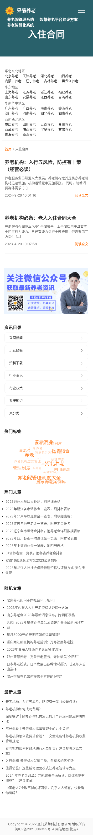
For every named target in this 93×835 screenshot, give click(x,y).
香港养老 (65, 108)
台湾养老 (65, 97)
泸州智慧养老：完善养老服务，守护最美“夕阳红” (43, 657)
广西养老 (29, 108)
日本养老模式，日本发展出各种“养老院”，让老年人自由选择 (46, 666)
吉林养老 (50, 81)
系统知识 (16, 401)
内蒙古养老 (13, 81)
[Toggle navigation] (81, 10)
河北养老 (47, 76)
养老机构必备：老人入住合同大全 (40, 218)
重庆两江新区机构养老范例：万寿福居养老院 (40, 642)
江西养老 (47, 97)
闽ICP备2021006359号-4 (34, 829)
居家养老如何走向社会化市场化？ (32, 600)
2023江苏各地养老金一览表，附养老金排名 (37, 523)
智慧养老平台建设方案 (59, 19)
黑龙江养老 (70, 81)
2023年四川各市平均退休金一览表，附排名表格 (41, 538)
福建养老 (65, 92)
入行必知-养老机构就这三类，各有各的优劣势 (39, 761)
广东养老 (11, 108)
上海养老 (11, 92)
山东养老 (11, 97)
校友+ (74, 829)
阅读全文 (81, 195)
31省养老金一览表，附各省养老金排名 (34, 553)
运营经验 (16, 350)
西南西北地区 (15, 119)
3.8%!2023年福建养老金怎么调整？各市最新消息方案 (45, 624)
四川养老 (29, 124)
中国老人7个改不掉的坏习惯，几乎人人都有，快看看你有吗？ (44, 790)
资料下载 (16, 363)
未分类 (14, 413)
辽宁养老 (32, 81)
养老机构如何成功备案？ (23, 709)
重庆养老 (11, 124)
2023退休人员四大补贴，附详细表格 (32, 501)
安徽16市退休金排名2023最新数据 (31, 560)
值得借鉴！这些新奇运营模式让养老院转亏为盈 (40, 768)
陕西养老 (29, 129)
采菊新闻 (16, 338)
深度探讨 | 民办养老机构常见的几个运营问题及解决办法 (45, 718)
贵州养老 (65, 124)
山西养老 (65, 76)
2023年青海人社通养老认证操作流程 (34, 649)
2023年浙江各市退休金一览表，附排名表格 (37, 509)
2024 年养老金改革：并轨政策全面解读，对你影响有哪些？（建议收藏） (45, 777)
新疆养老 (29, 134)
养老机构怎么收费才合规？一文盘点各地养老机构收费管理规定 (45, 738)
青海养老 (11, 134)
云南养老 (47, 124)
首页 (8, 149)
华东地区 (11, 87)
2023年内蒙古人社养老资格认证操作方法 (37, 607)
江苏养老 (29, 92)
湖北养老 (47, 113)
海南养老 (47, 108)
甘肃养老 (65, 129)
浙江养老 (47, 92)
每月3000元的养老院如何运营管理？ (34, 635)
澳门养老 (11, 113)
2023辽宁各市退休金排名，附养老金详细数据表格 (42, 531)
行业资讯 (16, 375)
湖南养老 (65, 113)
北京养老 (11, 76)
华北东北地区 (15, 71)
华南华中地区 (15, 103)
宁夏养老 (47, 129)
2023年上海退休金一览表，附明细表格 (34, 546)
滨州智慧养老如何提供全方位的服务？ (35, 676)
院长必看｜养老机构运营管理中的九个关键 (37, 729)
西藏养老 (11, 129)
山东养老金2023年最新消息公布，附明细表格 (41, 615)
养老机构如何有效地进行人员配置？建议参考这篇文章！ (43, 750)
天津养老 (29, 76)
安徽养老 (29, 97)
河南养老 (29, 113)
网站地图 (62, 829)
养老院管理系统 (20, 19)
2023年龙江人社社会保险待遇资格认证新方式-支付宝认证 (45, 570)
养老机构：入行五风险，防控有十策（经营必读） (43, 165)
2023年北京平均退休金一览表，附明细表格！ (39, 516)
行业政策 (16, 388)
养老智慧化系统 (20, 25)
